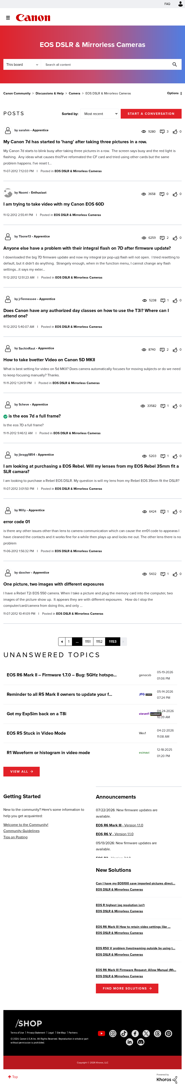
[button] (155, 507)
